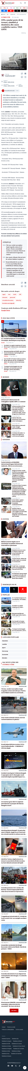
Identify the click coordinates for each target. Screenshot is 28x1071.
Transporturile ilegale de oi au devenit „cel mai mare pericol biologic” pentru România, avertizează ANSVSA (13, 369)
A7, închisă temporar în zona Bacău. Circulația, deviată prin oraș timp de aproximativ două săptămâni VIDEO (13, 340)
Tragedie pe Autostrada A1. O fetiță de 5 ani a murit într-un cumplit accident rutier (14, 918)
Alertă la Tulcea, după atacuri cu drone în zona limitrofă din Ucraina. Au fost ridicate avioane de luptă (13, 861)
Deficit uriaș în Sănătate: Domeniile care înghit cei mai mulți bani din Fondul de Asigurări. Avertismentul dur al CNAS (19, 512)
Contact (3, 1027)
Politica (6, 356)
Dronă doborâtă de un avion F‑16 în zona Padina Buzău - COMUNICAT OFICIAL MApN (14, 264)
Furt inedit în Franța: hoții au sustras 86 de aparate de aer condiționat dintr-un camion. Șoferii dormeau (15, 360)
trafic (14, 294)
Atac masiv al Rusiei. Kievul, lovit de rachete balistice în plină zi (15, 258)
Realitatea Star (15, 1038)
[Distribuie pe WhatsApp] (22, 77)
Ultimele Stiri (12, 14)
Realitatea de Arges (16, 1051)
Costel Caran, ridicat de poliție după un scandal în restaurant (19, 560)
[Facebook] (4, 11)
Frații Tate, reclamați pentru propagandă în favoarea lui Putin (19, 567)
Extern (5, 363)
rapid (3, 294)
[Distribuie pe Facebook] (25, 73)
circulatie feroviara (7, 300)
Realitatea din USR (6, 1043)
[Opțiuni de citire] (24, 1067)
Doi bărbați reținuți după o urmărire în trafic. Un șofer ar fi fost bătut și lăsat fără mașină (19, 576)
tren (9, 294)
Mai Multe (14, 1010)
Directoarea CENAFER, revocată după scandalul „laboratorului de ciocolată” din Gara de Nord (13, 1004)
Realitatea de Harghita (7, 1048)
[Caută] (20, 3)
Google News (5, 310)
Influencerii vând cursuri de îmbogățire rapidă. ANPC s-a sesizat (13, 401)
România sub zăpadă (8, 303)
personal (12, 297)
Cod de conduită (19, 1029)
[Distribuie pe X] (25, 77)
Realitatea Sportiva (6, 1038)
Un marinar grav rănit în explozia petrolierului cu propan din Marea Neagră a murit (12, 803)
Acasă (4, 14)
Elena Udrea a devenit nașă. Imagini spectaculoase (18, 427)
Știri (7, 14)
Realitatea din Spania (6, 1056)
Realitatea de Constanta (18, 1048)
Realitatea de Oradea (6, 1046)
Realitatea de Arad (6, 1051)
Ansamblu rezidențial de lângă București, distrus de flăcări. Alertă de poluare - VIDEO (13, 947)
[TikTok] (24, 11)
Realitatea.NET (10, 76)
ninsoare (4, 297)
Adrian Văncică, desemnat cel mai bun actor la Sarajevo (18, 419)
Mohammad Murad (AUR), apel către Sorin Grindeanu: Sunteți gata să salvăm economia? (15, 353)
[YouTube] (11, 11)
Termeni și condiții (11, 1027)
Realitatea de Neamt (17, 1041)
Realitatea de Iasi (5, 1053)
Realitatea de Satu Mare (16, 1053)
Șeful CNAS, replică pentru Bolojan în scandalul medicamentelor (17, 502)
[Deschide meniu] (25, 3)
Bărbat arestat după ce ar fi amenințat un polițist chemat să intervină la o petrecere (12, 543)
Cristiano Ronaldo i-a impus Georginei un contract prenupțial (18, 434)
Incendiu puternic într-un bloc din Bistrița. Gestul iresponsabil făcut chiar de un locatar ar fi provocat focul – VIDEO (12, 890)
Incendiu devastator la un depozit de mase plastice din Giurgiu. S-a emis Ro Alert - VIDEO (14, 975)
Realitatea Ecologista (6, 1041)
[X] (17, 11)
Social (3, 342)
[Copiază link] (22, 73)
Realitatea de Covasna (17, 1043)
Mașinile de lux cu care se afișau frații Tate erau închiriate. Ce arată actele (19, 552)
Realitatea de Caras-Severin (19, 1046)
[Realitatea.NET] (8, 3)
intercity (18, 300)
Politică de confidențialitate (8, 1029)
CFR (20, 294)
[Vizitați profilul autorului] (2, 75)
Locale (5, 348)
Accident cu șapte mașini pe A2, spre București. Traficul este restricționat (15, 346)
